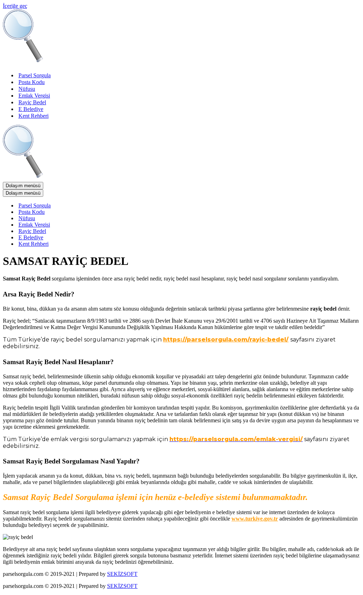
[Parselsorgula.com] (144, 63)
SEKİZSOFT (122, 574)
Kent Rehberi (33, 116)
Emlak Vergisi (34, 96)
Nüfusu (26, 89)
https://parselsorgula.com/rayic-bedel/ (226, 339)
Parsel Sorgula (34, 75)
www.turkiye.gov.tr (254, 519)
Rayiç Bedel (32, 102)
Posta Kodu (31, 82)
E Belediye (30, 109)
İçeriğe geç (15, 6)
